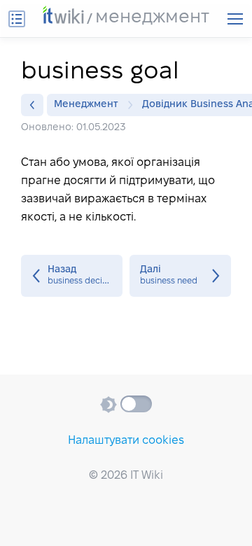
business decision (71, 276)
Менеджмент (86, 104)
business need (180, 276)
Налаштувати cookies (126, 440)
